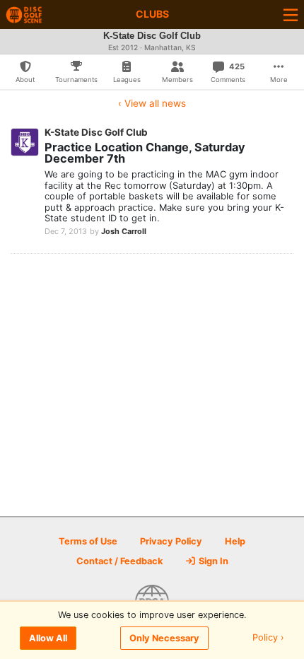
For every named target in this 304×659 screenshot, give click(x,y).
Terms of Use (88, 541)
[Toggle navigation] (290, 14)
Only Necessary (164, 638)
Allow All (48, 638)
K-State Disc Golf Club (96, 132)
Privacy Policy (171, 541)
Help (235, 541)
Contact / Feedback (119, 561)
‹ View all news (152, 103)
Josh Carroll (123, 231)
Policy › (268, 638)
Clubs (152, 14)
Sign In (212, 561)
